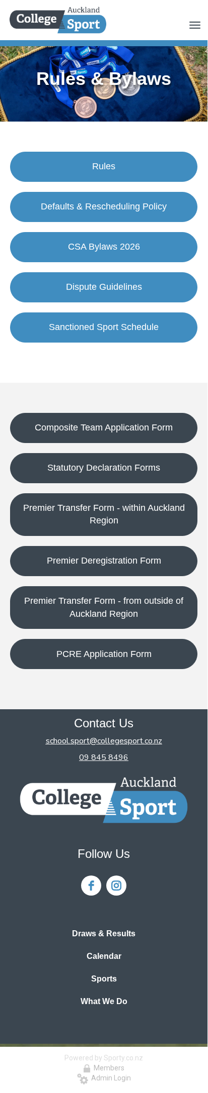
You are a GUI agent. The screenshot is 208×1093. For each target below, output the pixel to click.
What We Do (104, 1001)
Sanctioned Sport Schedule (104, 327)
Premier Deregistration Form (104, 561)
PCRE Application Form (104, 654)
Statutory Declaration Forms (103, 468)
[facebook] (91, 886)
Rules (103, 166)
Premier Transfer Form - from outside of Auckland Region (103, 607)
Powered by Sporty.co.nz (103, 1058)
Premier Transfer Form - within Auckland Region (104, 514)
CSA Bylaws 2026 (104, 247)
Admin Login (109, 1078)
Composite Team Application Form (104, 427)
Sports (104, 978)
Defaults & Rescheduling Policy (104, 206)
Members (107, 1068)
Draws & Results (103, 933)
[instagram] (116, 886)
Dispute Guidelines (104, 287)
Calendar (104, 956)
